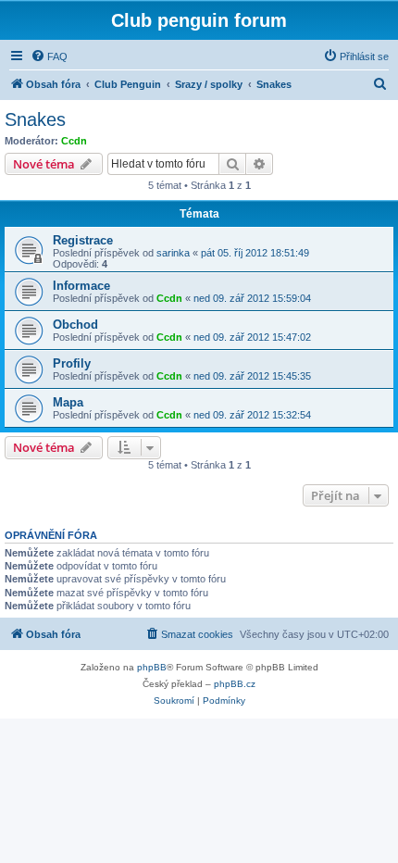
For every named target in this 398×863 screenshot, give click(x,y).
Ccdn (74, 140)
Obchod (75, 324)
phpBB (152, 667)
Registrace (83, 240)
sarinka (173, 252)
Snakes (35, 119)
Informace (81, 286)
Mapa (68, 402)
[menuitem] (49, 56)
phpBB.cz (234, 684)
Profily (72, 363)
